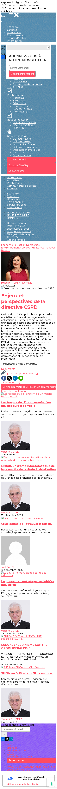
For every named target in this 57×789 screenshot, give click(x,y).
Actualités (19, 78)
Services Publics (16, 38)
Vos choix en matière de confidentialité (31, 778)
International (14, 40)
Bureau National (22, 138)
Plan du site (14, 745)
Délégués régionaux (25, 147)
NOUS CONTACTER (24, 122)
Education (13, 29)
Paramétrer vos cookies (20, 756)
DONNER (18, 128)
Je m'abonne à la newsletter (17, 724)
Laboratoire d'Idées (24, 144)
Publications (20, 81)
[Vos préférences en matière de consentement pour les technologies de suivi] (52, 784)
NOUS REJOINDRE (24, 125)
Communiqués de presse (27, 84)
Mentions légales (17, 750)
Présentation (14, 177)
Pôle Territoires (22, 141)
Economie (13, 27)
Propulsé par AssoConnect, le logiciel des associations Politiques (31, 768)
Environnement (16, 35)
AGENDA (18, 87)
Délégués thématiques (26, 149)
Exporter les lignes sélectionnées (20, 2)
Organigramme (22, 155)
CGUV (10, 753)
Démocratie (14, 32)
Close (48, 47)
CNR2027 (18, 152)
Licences (12, 747)
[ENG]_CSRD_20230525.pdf (22, 374)
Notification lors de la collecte (22, 784)
